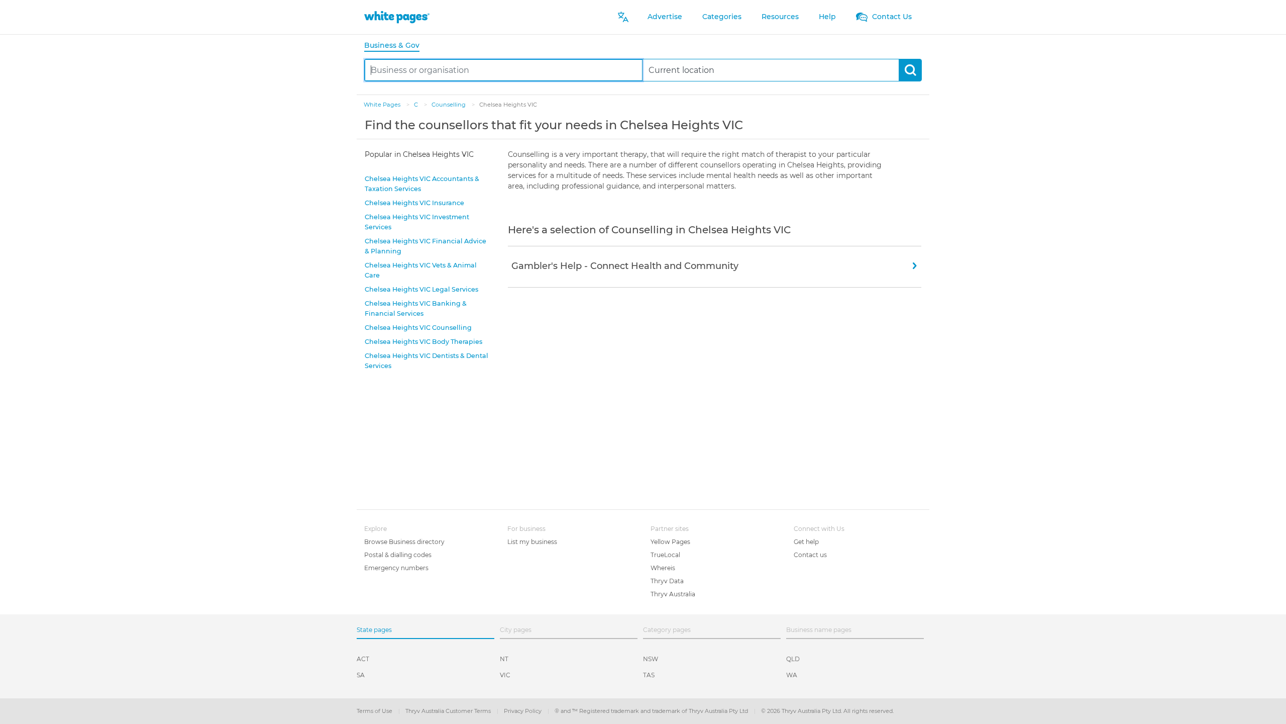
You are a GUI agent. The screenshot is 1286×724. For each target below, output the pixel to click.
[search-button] (910, 70)
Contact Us (891, 16)
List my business (532, 542)
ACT (363, 659)
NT (504, 659)
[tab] (395, 46)
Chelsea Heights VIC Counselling (418, 327)
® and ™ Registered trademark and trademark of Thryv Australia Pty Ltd (652, 710)
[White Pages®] (397, 17)
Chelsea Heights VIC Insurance (414, 203)
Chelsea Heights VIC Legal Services (421, 289)
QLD (793, 659)
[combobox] (503, 70)
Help (827, 16)
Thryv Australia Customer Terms (448, 710)
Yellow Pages (670, 542)
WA (791, 675)
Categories (721, 16)
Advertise (665, 16)
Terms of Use (375, 710)
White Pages (383, 104)
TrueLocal (665, 555)
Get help (806, 542)
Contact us (810, 555)
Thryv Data (667, 581)
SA (361, 675)
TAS (649, 675)
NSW (650, 659)
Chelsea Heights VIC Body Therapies (423, 341)
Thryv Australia (673, 594)
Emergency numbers (396, 568)
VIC (505, 675)
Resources (780, 16)
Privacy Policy (523, 710)
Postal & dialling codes (398, 555)
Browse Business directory (404, 542)
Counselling (449, 104)
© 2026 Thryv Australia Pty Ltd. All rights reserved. (827, 710)
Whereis (663, 568)
